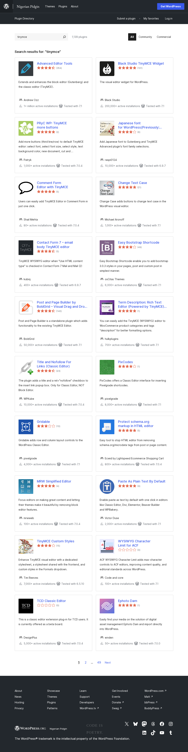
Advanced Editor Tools (54, 63)
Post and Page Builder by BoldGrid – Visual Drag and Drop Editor (62, 304)
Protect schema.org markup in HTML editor (135, 424)
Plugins (51, 702)
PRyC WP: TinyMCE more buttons (52, 125)
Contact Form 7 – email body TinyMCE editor (55, 245)
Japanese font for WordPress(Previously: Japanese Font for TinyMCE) (140, 125)
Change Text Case (132, 183)
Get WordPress (171, 6)
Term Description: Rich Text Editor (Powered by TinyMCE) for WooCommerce (141, 304)
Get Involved (120, 690)
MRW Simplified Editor (54, 481)
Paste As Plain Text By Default (141, 481)
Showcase (53, 690)
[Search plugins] (64, 37)
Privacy (19, 708)
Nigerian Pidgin (58, 728)
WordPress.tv (89, 708)
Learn (83, 690)
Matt (148, 696)
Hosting (19, 702)
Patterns (52, 708)
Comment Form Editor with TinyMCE (52, 185)
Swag (117, 708)
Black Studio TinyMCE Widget (141, 63)
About (18, 690)
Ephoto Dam (127, 601)
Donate (118, 702)
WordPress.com (155, 690)
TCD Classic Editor (51, 601)
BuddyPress (153, 708)
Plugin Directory (24, 18)
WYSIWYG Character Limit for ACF (134, 543)
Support (85, 696)
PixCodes (125, 362)
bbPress (151, 702)
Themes (52, 696)
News (18, 696)
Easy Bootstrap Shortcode (138, 242)
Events (116, 696)
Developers (87, 702)
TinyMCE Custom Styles (55, 541)
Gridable (43, 422)
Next (108, 662)
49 (99, 662)
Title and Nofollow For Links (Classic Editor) (54, 364)
